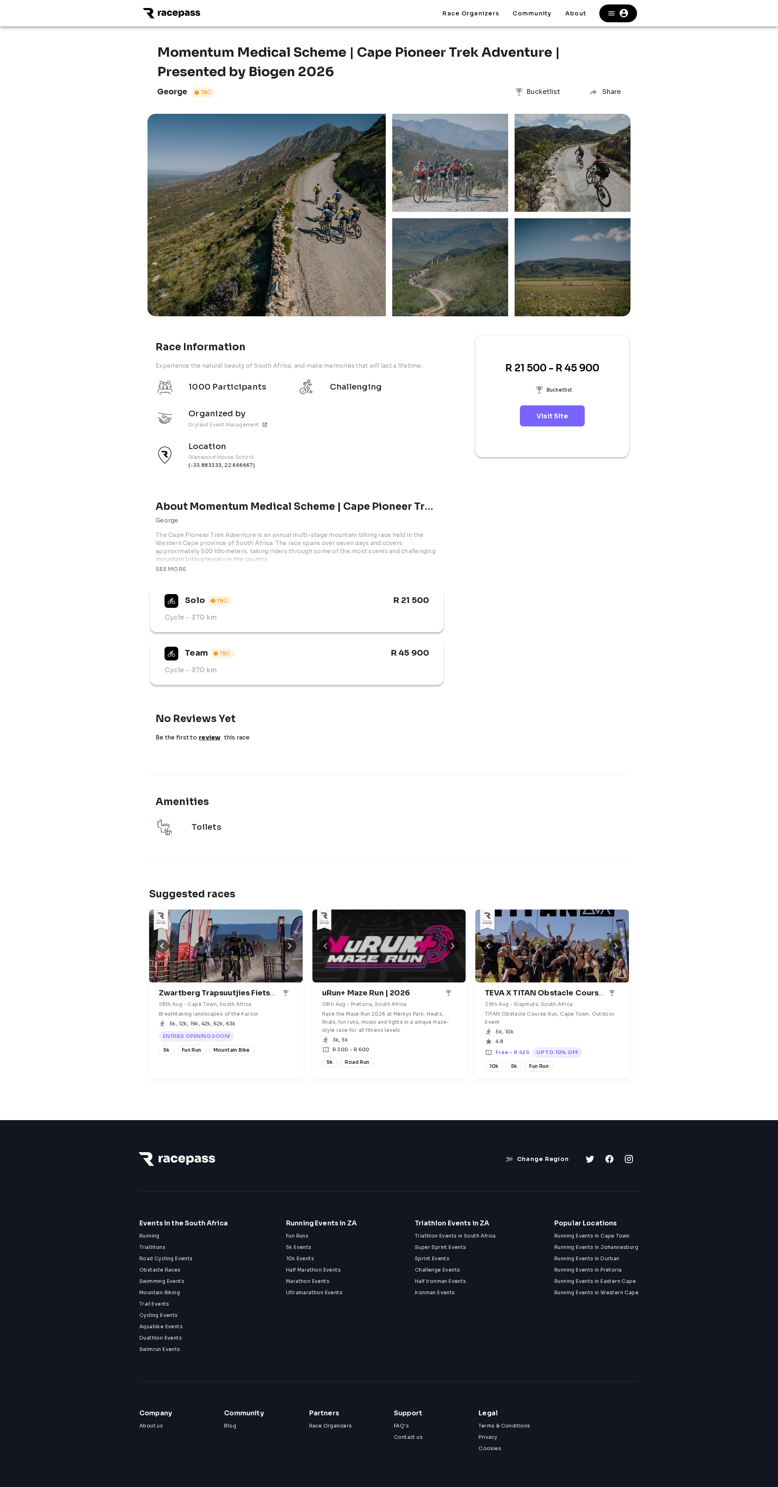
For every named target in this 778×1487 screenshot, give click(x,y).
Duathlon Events (160, 1338)
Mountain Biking (159, 1292)
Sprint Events (432, 1258)
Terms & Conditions (504, 1426)
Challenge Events (437, 1270)
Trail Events (154, 1304)
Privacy (488, 1437)
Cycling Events (158, 1315)
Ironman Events (435, 1292)
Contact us (408, 1437)
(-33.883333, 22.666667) (221, 465)
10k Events (300, 1258)
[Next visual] (289, 945)
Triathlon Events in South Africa (455, 1236)
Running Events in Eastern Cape (595, 1281)
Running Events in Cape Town (592, 1236)
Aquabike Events (161, 1326)
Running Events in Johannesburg (596, 1247)
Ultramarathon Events (314, 1292)
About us (151, 1426)
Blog (230, 1426)
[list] (297, 427)
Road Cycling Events (166, 1258)
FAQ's (401, 1426)
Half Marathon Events (313, 1270)
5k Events (299, 1247)
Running (149, 1236)
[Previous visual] (162, 945)
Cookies (490, 1448)
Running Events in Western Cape (596, 1292)
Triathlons (152, 1247)
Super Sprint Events (440, 1247)
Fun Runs (297, 1236)
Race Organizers (330, 1426)
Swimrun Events (159, 1349)
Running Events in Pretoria (588, 1270)
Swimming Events (161, 1281)
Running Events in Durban (587, 1258)
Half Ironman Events (440, 1281)
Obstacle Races (160, 1270)
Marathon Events (307, 1281)
